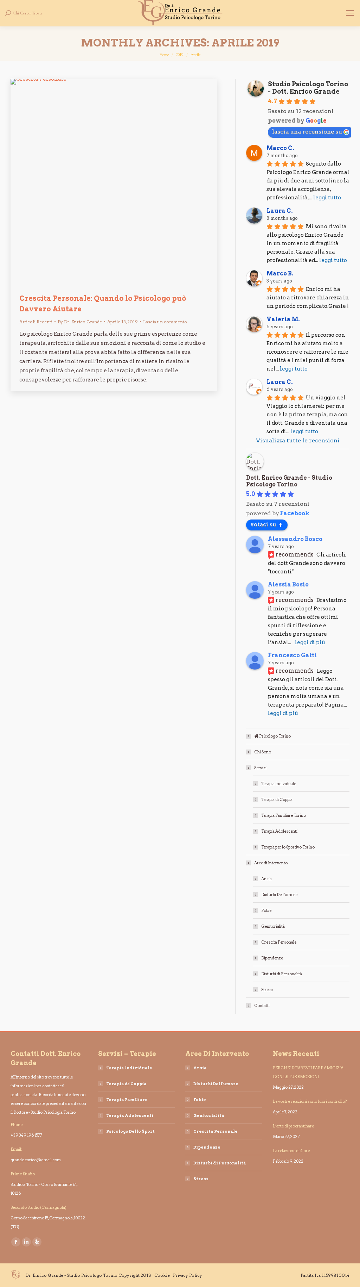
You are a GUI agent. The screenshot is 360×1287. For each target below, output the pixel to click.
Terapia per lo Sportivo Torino (288, 847)
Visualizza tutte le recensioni (298, 440)
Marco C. (280, 148)
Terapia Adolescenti (279, 831)
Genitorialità (273, 926)
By (80, 321)
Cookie (162, 1275)
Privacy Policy (187, 1275)
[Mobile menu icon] (350, 13)
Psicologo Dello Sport (130, 1131)
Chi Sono (262, 752)
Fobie (266, 910)
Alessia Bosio (288, 584)
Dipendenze (272, 958)
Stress (267, 989)
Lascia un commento (165, 321)
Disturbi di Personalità (281, 973)
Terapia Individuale (278, 783)
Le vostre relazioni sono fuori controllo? (310, 1101)
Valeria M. (283, 319)
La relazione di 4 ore (291, 1150)
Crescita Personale (278, 942)
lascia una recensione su (307, 131)
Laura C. (279, 210)
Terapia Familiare (127, 1099)
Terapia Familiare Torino (283, 815)
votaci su (263, 524)
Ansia (266, 878)
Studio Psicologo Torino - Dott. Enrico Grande (308, 87)
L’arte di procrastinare (293, 1126)
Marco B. (280, 273)
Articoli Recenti (35, 321)
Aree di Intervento (271, 862)
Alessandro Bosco (295, 539)
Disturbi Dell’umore (279, 894)
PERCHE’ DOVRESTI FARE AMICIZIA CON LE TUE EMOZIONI (308, 1072)
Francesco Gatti (292, 655)
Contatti (262, 1005)
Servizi (260, 767)
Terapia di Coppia (276, 799)
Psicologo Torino (274, 736)
